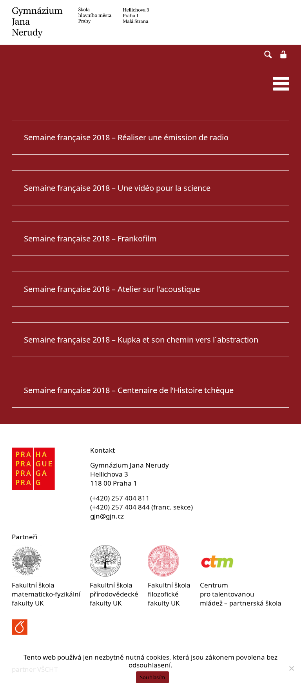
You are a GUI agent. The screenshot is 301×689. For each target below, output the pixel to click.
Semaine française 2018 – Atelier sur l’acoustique (112, 289)
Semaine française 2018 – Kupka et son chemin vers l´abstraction (141, 339)
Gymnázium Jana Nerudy (150, 22)
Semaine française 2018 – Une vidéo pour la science (117, 188)
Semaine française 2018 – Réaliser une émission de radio (126, 137)
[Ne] (291, 668)
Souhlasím (152, 677)
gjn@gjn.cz (107, 515)
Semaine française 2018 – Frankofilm (90, 238)
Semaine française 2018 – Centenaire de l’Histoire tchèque (129, 390)
